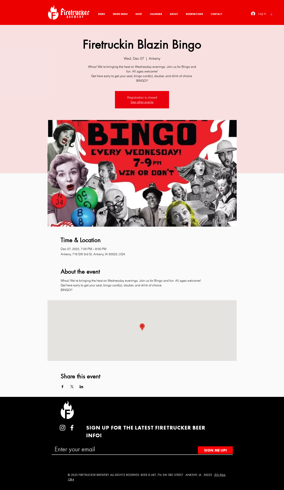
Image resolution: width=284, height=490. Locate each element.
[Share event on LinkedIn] (81, 386)
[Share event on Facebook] (62, 386)
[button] (271, 13)
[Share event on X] (72, 386)
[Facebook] (72, 427)
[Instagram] (62, 427)
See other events (142, 102)
